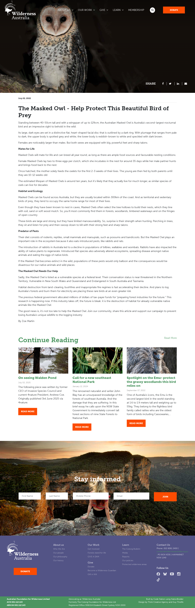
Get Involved (93, 549)
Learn (125, 544)
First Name (27, 496)
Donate (174, 10)
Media (125, 552)
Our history (58, 560)
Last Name (54, 496)
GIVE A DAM (93, 556)
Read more (27, 411)
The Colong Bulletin (131, 549)
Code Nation (159, 599)
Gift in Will (92, 574)
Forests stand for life (97, 552)
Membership (136, 10)
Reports (125, 556)
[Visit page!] (159, 574)
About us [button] (64, 10)
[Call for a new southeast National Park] (97, 360)
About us (58, 544)
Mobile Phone (83, 496)
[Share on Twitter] (171, 83)
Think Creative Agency (158, 602)
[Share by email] (185, 83)
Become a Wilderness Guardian (102, 570)
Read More (170, 337)
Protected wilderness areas (134, 564)
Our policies (127, 560)
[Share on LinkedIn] (178, 83)
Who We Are (59, 549)
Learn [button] (119, 10)
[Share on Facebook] (163, 83)
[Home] (20, 10)
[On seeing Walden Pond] (43, 360)
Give (90, 562)
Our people (58, 552)
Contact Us (163, 544)
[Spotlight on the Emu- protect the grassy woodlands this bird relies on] (152, 360)
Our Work (93, 544)
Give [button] (102, 10)
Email (119, 496)
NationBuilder (177, 599)
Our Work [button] (85, 10)
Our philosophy (60, 556)
